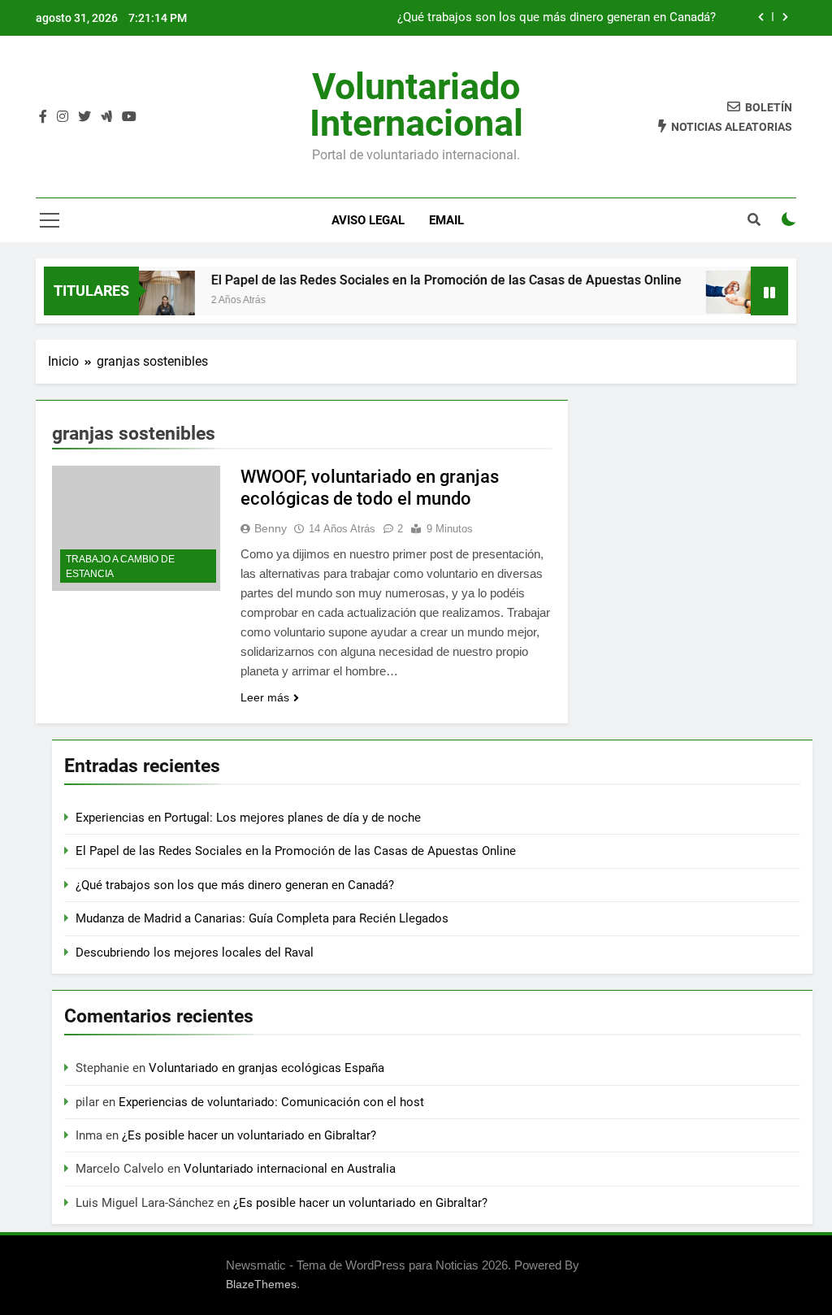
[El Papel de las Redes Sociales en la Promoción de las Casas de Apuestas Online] (149, 301)
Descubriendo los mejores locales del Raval (195, 952)
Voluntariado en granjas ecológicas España (266, 1068)
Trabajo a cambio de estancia (120, 566)
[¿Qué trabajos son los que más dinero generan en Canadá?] (721, 292)
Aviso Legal (368, 220)
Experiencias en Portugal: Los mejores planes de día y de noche (250, 817)
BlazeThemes (261, 1284)
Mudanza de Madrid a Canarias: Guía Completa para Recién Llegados (262, 918)
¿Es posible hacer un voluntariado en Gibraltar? (249, 1135)
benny (270, 528)
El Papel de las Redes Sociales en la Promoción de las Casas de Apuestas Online (431, 280)
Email (446, 220)
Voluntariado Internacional (416, 105)
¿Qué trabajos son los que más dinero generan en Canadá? (556, 17)
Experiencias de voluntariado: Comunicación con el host (271, 1102)
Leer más (264, 697)
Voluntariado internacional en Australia (290, 1168)
